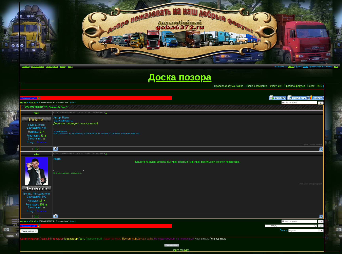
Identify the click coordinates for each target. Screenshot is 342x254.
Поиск (310, 85)
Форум (23, 102)
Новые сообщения (256, 85)
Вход (70, 66)
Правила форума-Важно (228, 85)
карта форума (181, 249)
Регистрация (52, 66)
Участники (276, 85)
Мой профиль (37, 66)
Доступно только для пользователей (75, 123)
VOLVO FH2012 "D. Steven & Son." (54, 102)
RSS (336, 66)
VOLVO (33, 102)
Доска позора (179, 77)
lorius (36, 154)
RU (36, 148)
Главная (25, 66)
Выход (63, 66)
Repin (36, 113)
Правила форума (294, 85)
